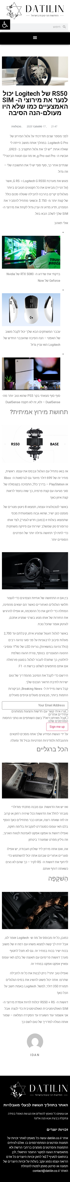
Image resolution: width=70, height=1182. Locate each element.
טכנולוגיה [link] (16, 126)
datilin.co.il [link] (54, 1138)
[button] (35, 37)
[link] (5, 24)
